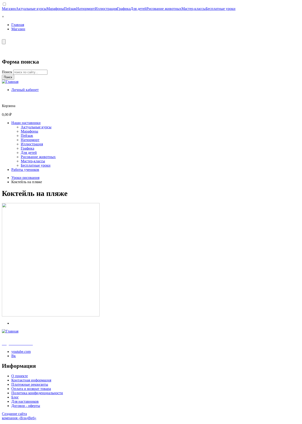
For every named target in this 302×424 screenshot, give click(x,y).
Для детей (138, 9)
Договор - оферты (25, 406)
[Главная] (10, 82)
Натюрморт (85, 9)
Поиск (7, 72)
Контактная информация (31, 380)
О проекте (19, 376)
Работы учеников (25, 170)
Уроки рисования (25, 178)
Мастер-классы (193, 9)
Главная (17, 25)
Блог (15, 397)
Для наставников (25, 401)
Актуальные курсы (31, 9)
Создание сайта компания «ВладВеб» (19, 416)
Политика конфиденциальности (37, 393)
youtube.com (21, 352)
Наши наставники (26, 123)
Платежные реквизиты (29, 384)
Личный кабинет (25, 90)
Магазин (9, 9)
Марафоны (55, 9)
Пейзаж (70, 9)
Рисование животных (164, 9)
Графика (123, 9)
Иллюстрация (106, 9)
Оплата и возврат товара (31, 389)
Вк (13, 356)
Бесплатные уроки (220, 9)
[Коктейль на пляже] (51, 315)
